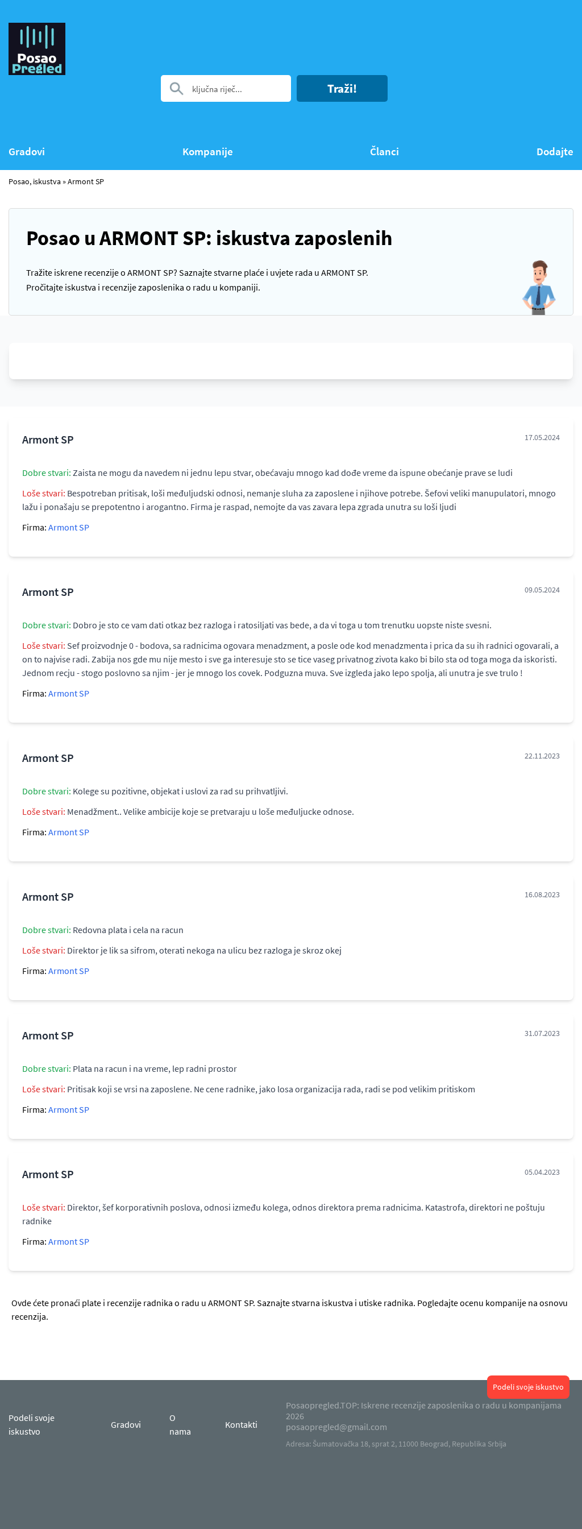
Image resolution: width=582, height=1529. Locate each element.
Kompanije (207, 151)
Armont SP (86, 181)
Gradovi (27, 151)
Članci (384, 151)
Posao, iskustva (35, 181)
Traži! (342, 88)
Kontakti (241, 1424)
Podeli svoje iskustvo (528, 1387)
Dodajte (555, 151)
